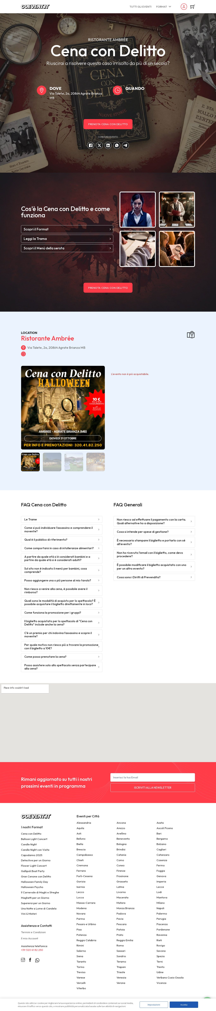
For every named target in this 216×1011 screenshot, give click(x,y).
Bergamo (162, 838)
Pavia (120, 918)
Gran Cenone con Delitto (36, 876)
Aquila (80, 828)
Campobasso (85, 854)
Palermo (162, 913)
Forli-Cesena (85, 876)
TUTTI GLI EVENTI (140, 6)
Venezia (121, 977)
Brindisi (121, 849)
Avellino (121, 833)
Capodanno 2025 (31, 855)
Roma (120, 945)
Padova (121, 913)
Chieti (80, 860)
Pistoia (121, 929)
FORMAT (161, 6)
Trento (160, 967)
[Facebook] (90, 145)
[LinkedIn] (108, 145)
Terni (160, 961)
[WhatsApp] (116, 145)
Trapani (121, 967)
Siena (80, 956)
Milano (161, 902)
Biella (80, 844)
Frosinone (122, 876)
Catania (121, 854)
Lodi (159, 892)
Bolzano (161, 844)
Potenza (81, 934)
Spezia (161, 956)
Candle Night (29, 844)
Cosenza (162, 860)
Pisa (79, 929)
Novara (81, 913)
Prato (120, 934)
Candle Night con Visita (35, 849)
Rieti (159, 940)
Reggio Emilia (125, 940)
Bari (159, 833)
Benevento (123, 838)
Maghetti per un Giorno (35, 897)
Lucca (80, 897)
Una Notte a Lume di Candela (38, 908)
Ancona (121, 822)
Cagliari (161, 849)
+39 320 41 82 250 (32, 949)
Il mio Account (29, 938)
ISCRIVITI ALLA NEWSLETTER (152, 787)
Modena (81, 908)
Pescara (122, 924)
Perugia (161, 918)
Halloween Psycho (32, 887)
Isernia (81, 886)
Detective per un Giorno (35, 860)
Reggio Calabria (86, 940)
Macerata (122, 897)
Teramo (121, 961)
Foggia (161, 870)
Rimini (80, 945)
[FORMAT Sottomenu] (170, 6)
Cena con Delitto (31, 833)
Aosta (160, 822)
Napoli (160, 908)
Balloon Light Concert (34, 839)
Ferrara (81, 870)
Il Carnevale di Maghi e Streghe (40, 892)
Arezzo (121, 828)
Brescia (81, 849)
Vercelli (81, 982)
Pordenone (163, 929)
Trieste (121, 972)
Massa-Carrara (86, 902)
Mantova (162, 897)
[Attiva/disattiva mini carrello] (192, 6)
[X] (99, 145)
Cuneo (120, 865)
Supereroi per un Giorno (35, 903)
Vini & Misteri (29, 913)
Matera (121, 902)
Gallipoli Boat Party (33, 871)
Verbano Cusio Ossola (170, 977)
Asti (79, 833)
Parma (81, 918)
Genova (161, 876)
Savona (161, 950)
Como (120, 860)
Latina (120, 886)
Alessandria (84, 822)
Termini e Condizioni (33, 932)
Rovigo (161, 945)
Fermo (161, 865)
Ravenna (162, 934)
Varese (81, 977)
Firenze (121, 870)
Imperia (161, 881)
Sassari (121, 950)
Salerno (81, 950)
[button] (67, 229)
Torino (80, 967)
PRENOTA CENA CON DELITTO (108, 124)
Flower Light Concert (34, 865)
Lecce (160, 886)
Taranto (81, 961)
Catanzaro (163, 854)
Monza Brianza (125, 908)
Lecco (80, 892)
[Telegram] (125, 145)
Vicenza (161, 982)
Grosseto (122, 881)
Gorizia (81, 881)
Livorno (121, 892)
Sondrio (121, 956)
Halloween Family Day (34, 881)
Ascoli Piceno (165, 828)
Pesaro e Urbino (86, 924)
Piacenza (162, 924)
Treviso (81, 972)
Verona (121, 982)
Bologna (122, 844)
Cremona (82, 865)
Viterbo (81, 988)
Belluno (81, 838)
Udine (160, 972)
